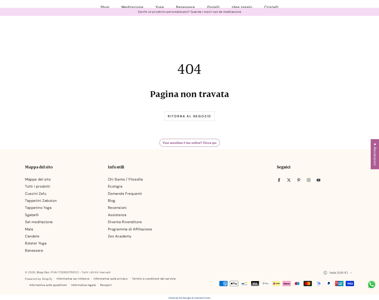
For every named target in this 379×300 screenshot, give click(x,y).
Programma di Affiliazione (130, 229)
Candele (32, 236)
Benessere (34, 250)
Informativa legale (83, 285)
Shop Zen (43, 272)
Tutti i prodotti (37, 186)
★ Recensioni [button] (375, 154)
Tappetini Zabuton (41, 200)
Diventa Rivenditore (125, 222)
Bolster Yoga (35, 243)
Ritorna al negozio (189, 116)
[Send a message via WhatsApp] (371, 284)
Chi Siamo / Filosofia (125, 179)
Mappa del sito (38, 179)
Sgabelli (32, 215)
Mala (29, 229)
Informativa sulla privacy (111, 278)
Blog (111, 200)
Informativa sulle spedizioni (48, 285)
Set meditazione (39, 222)
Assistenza (117, 215)
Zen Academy (120, 236)
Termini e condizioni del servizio (154, 278)
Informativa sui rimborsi (73, 278)
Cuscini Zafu (35, 193)
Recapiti (106, 285)
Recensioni (117, 207)
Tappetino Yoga (38, 207)
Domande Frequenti (125, 193)
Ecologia (115, 186)
